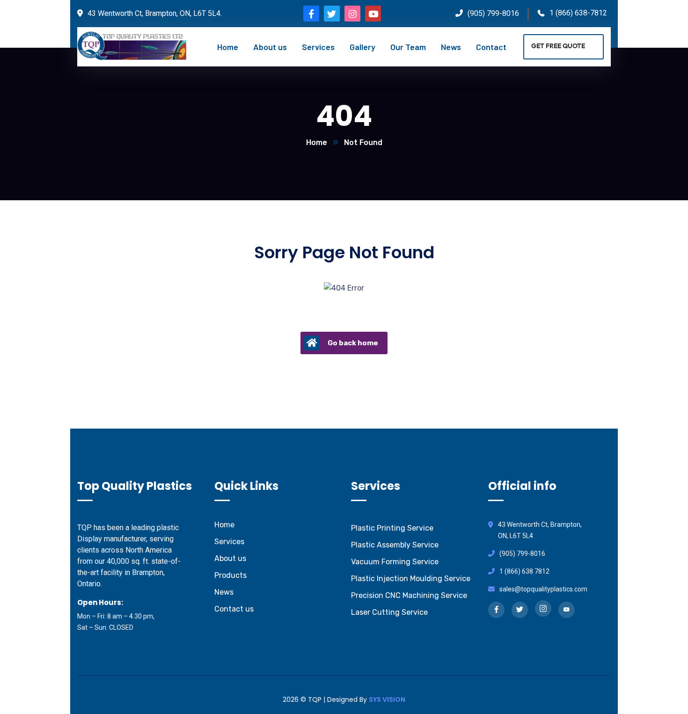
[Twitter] (332, 14)
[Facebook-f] (311, 14)
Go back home (353, 343)
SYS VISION (387, 699)
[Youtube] (373, 14)
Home (316, 142)
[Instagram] (352, 14)
